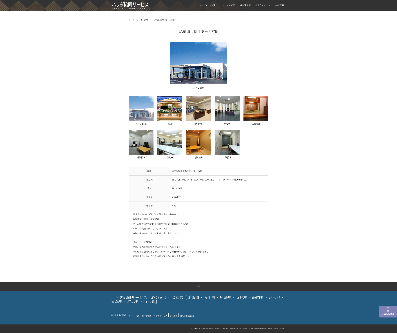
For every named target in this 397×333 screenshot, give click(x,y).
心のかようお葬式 (209, 5)
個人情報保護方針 (187, 316)
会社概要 (279, 5)
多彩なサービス (262, 5)
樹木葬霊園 (245, 5)
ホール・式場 (228, 5)
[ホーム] (130, 20)
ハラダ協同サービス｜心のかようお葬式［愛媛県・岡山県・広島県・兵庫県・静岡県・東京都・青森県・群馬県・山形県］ (197, 300)
